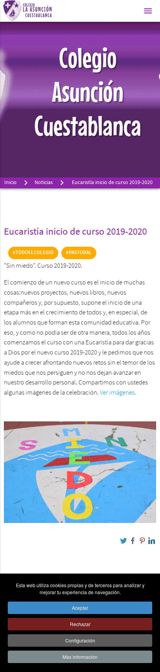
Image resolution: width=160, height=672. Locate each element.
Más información (80, 656)
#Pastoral (79, 252)
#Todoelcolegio (33, 252)
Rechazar (80, 624)
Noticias (44, 183)
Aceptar (80, 607)
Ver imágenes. (118, 393)
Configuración (80, 640)
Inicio (10, 183)
